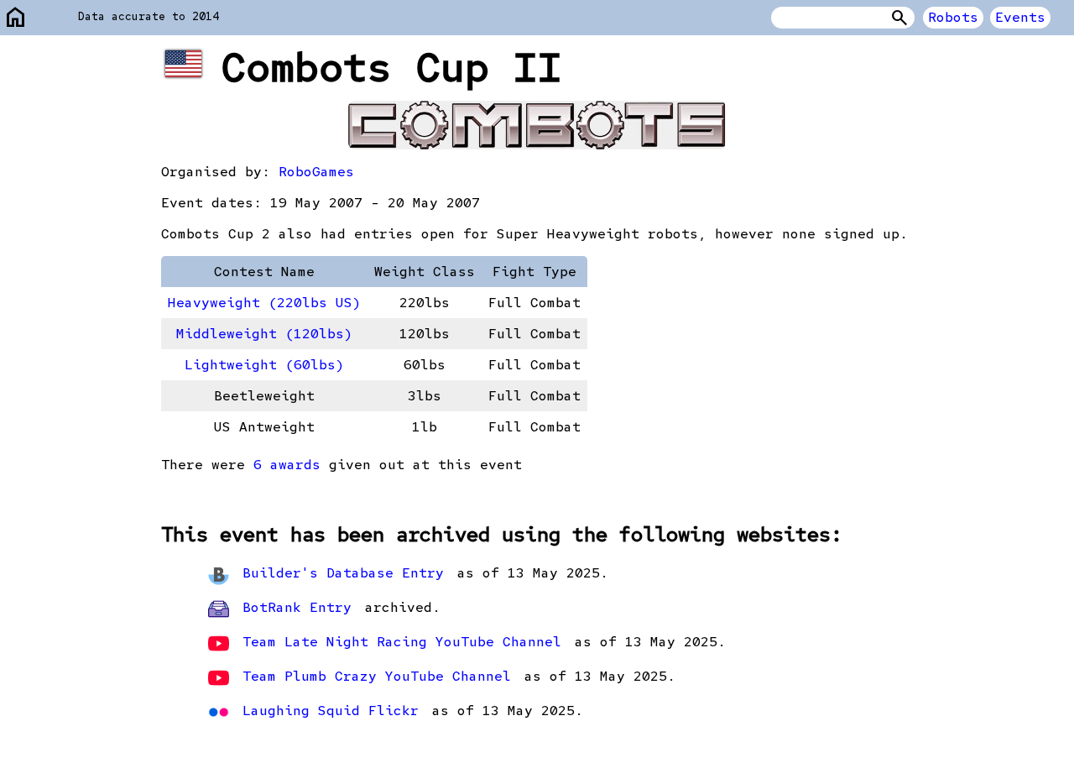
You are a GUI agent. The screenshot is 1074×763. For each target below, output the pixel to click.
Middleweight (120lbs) (264, 333)
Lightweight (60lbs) (264, 365)
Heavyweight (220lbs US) (264, 302)
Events (1020, 17)
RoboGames (316, 171)
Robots (953, 17)
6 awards (287, 464)
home (16, 18)
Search (899, 18)
